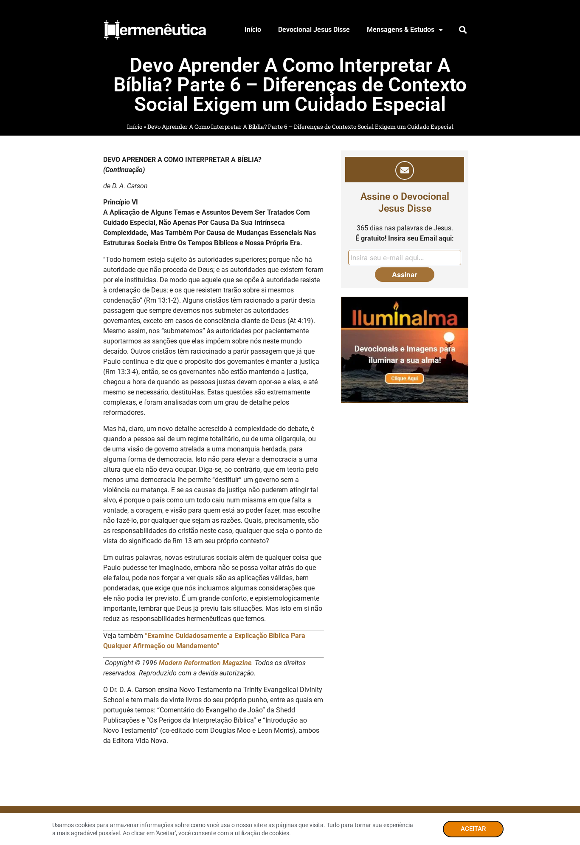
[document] (290, 422)
